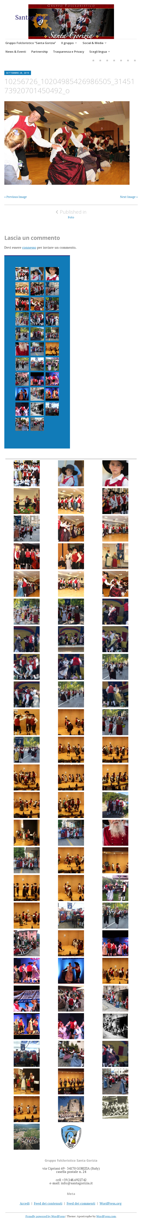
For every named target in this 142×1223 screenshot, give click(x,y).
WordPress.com (106, 1216)
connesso (29, 247)
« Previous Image (15, 197)
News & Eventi (15, 52)
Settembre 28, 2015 (17, 72)
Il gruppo (67, 43)
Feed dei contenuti (48, 1203)
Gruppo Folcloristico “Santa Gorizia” (30, 43)
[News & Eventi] (114, 61)
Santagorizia (32, 17)
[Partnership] (121, 61)
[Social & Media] (107, 61)
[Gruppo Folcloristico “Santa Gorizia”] (93, 61)
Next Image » (129, 197)
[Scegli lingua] (135, 61)
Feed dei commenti (81, 1203)
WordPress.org (111, 1203)
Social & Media (93, 43)
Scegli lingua (98, 52)
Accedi (25, 1203)
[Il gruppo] (100, 61)
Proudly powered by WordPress (45, 1216)
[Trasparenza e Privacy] (128, 61)
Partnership (39, 52)
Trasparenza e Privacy (68, 52)
